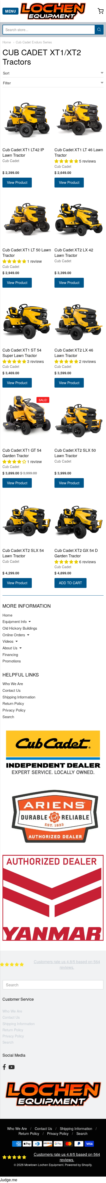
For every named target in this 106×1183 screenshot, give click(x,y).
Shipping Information (18, 696)
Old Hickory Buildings (19, 628)
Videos (8, 641)
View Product (17, 182)
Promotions (11, 660)
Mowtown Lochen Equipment (43, 1165)
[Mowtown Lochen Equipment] (53, 11)
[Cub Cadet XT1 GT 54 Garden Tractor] (27, 415)
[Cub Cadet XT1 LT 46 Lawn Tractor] (79, 119)
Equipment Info (14, 621)
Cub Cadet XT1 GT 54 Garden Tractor (21, 452)
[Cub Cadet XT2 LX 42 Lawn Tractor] (79, 219)
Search (8, 716)
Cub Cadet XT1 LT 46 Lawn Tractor (78, 152)
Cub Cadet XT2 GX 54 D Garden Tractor (76, 553)
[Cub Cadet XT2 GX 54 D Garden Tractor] (79, 519)
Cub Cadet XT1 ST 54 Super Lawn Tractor (21, 352)
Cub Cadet (10, 160)
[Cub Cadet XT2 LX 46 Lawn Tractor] (79, 319)
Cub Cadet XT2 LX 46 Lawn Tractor (73, 352)
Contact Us (11, 690)
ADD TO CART (70, 582)
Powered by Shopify (78, 1165)
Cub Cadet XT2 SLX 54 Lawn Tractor (23, 553)
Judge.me (8, 1180)
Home (6, 42)
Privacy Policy (14, 710)
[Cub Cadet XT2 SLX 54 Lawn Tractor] (27, 519)
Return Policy (13, 703)
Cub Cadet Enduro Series (34, 42)
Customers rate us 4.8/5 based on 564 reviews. (67, 964)
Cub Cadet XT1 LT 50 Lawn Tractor (26, 252)
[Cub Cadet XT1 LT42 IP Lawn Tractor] (27, 119)
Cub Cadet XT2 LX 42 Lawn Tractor (73, 252)
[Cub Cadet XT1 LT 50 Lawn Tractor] (27, 219)
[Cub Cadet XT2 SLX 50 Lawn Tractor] (79, 419)
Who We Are (12, 683)
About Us (10, 647)
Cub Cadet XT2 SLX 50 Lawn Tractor (75, 452)
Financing (10, 654)
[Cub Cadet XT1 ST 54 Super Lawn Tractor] (27, 319)
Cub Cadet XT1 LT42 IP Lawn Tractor (23, 152)
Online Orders (13, 634)
